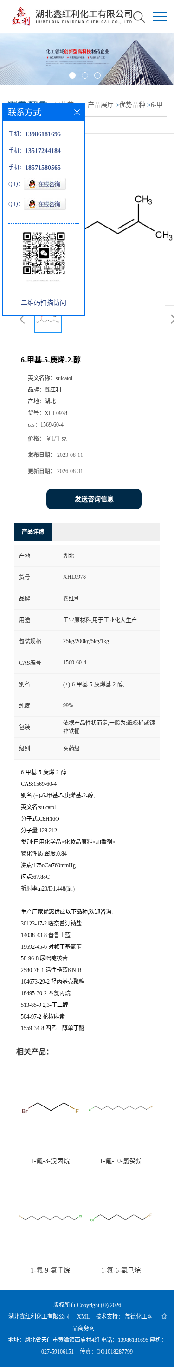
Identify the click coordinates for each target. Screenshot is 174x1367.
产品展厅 (101, 104)
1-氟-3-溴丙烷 (50, 1161)
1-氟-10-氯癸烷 (121, 1161)
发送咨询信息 (94, 499)
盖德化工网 (139, 1316)
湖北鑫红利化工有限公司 (39, 1316)
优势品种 (132, 104)
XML (83, 1316)
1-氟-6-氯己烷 (121, 1270)
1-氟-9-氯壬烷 (50, 1270)
